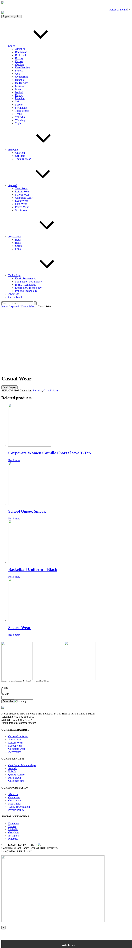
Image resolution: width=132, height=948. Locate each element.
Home (4, 306)
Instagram (13, 835)
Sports (11, 45)
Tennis (18, 113)
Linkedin (13, 829)
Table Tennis (22, 110)
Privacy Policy (16, 809)
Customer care (16, 780)
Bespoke (13, 149)
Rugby (19, 95)
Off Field (20, 155)
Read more (14, 460)
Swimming (21, 107)
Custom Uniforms (18, 736)
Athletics (20, 48)
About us (13, 794)
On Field (20, 152)
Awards (12, 768)
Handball (20, 79)
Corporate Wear (23, 197)
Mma (18, 89)
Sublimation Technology (28, 281)
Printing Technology (26, 290)
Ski (17, 101)
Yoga (18, 123)
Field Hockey (22, 67)
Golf (17, 73)
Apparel (12, 185)
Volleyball (20, 116)
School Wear (22, 194)
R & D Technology (25, 284)
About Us (13, 293)
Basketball (20, 55)
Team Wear (21, 188)
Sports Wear (21, 210)
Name (4, 687)
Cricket (19, 61)
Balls (18, 242)
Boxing (19, 58)
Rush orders (14, 777)
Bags (18, 239)
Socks (18, 245)
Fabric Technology (25, 278)
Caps (18, 248)
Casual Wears (28, 306)
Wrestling (20, 120)
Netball (19, 92)
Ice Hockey (21, 82)
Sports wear (14, 739)
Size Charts (14, 803)
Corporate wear (16, 748)
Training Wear (23, 158)
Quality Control (16, 774)
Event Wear (21, 200)
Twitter (12, 826)
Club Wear (21, 203)
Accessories (14, 236)
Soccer (19, 104)
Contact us (14, 797)
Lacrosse (20, 86)
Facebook (13, 823)
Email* (5, 694)
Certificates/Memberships (22, 765)
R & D (12, 771)
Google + (13, 832)
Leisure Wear (22, 191)
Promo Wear (22, 207)
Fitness (19, 70)
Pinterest (13, 838)
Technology (14, 275)
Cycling (19, 64)
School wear (15, 745)
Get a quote (14, 800)
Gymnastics (21, 76)
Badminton (21, 52)
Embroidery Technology (28, 287)
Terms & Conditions (19, 806)
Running (20, 98)
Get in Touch (15, 297)
